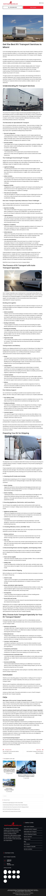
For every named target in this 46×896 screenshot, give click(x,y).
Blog (25, 841)
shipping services (15, 69)
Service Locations (28, 849)
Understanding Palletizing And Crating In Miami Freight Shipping (15, 804)
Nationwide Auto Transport (30, 831)
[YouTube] (5, 881)
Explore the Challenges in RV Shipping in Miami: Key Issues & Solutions (9, 771)
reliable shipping (7, 463)
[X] (14, 872)
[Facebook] (5, 872)
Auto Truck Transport (29, 826)
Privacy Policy (27, 839)
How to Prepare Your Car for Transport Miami (19, 262)
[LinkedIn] (9, 872)
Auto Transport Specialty (19, 77)
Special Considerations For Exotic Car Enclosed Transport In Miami (26, 775)
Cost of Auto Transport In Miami (9, 789)
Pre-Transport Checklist (29, 846)
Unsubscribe (15, 893)
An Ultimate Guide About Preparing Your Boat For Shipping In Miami (16, 807)
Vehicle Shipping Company (30, 834)
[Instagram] (18, 872)
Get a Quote (33, 7)
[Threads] (5, 876)
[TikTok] (14, 876)
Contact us (5, 692)
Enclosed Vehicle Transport (30, 829)
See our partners (28, 836)
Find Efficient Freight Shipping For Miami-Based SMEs (13, 802)
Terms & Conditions (29, 893)
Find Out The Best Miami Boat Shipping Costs (11, 809)
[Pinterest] (9, 876)
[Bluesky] (18, 876)
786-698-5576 (13, 7)
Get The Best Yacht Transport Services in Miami (12, 811)
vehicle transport (23, 209)
